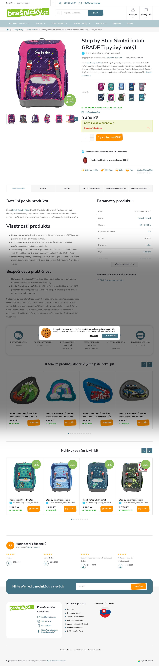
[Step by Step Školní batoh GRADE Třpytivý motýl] (111, 97)
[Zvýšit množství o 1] (92, 135)
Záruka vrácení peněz (75, 617)
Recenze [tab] (43, 189)
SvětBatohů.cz (65, 650)
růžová (148, 218)
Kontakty (9, 3)
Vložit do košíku (111, 137)
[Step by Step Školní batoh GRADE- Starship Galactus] (131, 86)
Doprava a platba (23, 3)
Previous (143, 364)
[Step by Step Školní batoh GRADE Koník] (121, 86)
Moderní (147, 251)
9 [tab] (86, 433)
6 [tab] (79, 433)
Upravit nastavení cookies (56, 661)
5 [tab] (77, 433)
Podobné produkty (139, 189)
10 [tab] (88, 433)
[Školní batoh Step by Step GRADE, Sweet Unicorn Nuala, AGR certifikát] (101, 86)
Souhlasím (111, 336)
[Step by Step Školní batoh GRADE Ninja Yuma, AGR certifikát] (101, 97)
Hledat (96, 12)
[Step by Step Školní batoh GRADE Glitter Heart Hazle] (141, 86)
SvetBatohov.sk (80, 650)
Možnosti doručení (92, 112)
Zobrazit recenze (33, 547)
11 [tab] (90, 433)
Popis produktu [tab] (18, 189)
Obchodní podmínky (75, 620)
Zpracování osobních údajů (77, 624)
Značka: (145, 170)
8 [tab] (84, 433)
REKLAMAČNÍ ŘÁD (75, 631)
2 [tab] (70, 433)
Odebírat (138, 586)
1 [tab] (68, 433)
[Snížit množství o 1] (92, 139)
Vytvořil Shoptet (147, 661)
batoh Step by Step (94, 63)
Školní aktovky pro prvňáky (112, 280)
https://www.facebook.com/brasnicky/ (49, 631)
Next (149, 364)
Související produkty (114, 189)
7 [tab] (81, 433)
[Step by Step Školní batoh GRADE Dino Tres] (121, 97)
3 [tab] (72, 433)
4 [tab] (75, 433)
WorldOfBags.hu (94, 650)
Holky (148, 245)
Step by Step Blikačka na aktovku (109, 160)
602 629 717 (46, 626)
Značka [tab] (91, 189)
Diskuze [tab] (67, 189)
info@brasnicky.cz (48, 617)
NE (149, 231)
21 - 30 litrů (145, 225)
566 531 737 (46, 621)
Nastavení (94, 335)
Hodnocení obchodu (75, 627)
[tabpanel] (24, 400)
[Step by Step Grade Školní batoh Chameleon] (131, 97)
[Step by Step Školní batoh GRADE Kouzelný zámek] (111, 86)
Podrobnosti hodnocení (114, 58)
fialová (141, 218)
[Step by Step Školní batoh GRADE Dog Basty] (141, 97)
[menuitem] (19, 23)
